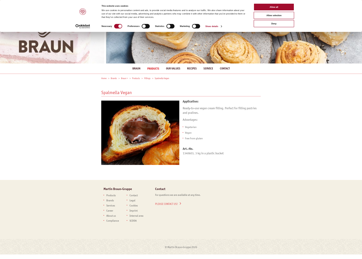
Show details (211, 26)
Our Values (173, 68)
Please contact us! (166, 204)
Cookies (134, 205)
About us (111, 215)
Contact (225, 68)
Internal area (136, 215)
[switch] (146, 26)
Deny (273, 23)
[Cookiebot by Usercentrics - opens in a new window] (82, 26)
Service (208, 68)
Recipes (192, 68)
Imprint (134, 210)
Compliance (112, 220)
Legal (132, 200)
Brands (110, 200)
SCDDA (133, 220)
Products (153, 68)
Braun (136, 68)
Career (109, 210)
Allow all (274, 7)
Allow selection (274, 15)
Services (110, 205)
